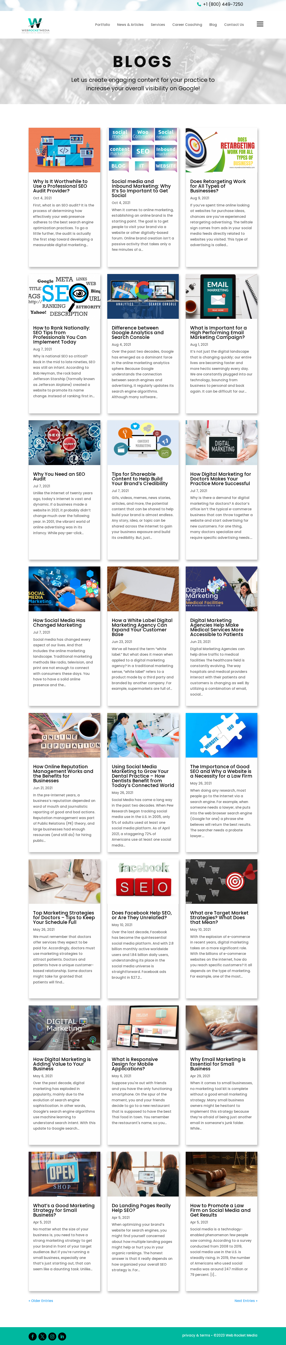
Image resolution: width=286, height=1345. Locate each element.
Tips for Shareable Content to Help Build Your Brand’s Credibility (140, 479)
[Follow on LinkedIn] (62, 1337)
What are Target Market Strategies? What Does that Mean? (219, 917)
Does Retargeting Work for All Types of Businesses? (218, 186)
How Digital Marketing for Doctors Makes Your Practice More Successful (220, 479)
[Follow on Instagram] (52, 1337)
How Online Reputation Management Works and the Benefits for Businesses (63, 773)
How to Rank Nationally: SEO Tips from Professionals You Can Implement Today (61, 335)
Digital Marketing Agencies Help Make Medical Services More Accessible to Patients (217, 627)
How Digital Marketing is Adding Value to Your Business (62, 1064)
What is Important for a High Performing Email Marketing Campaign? (218, 332)
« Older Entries (41, 1300)
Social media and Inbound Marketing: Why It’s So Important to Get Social (141, 188)
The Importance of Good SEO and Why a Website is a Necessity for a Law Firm (221, 771)
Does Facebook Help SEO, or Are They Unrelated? (142, 915)
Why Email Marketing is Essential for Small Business (218, 1064)
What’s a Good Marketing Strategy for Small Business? (64, 1210)
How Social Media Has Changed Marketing (59, 622)
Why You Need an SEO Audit (59, 476)
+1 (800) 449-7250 (223, 4)
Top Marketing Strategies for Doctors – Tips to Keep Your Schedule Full (64, 917)
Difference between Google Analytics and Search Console (138, 332)
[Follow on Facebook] (33, 1337)
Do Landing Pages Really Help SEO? (141, 1207)
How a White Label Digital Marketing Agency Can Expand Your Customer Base (142, 627)
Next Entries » (246, 1300)
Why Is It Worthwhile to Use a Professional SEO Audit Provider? (60, 186)
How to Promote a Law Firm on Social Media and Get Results (220, 1210)
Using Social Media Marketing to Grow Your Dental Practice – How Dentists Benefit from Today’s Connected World (143, 776)
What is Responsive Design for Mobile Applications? (135, 1064)
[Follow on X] (42, 1337)
